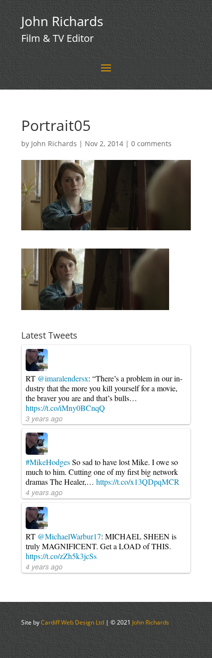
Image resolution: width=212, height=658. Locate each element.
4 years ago (44, 492)
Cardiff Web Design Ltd (72, 622)
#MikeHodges (48, 462)
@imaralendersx (62, 378)
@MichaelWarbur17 (69, 536)
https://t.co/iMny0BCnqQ (65, 408)
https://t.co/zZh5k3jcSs (61, 556)
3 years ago (44, 418)
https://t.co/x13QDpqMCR (137, 481)
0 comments (151, 143)
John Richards (54, 143)
